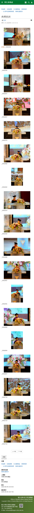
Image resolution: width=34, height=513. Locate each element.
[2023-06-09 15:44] (17, 37)
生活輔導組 (17, 9)
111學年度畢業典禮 (8, 11)
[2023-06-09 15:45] (17, 107)
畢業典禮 (24, 9)
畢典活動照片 (19, 11)
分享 (4, 20)
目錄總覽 (9, 9)
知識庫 (3, 9)
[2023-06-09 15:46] (17, 387)
